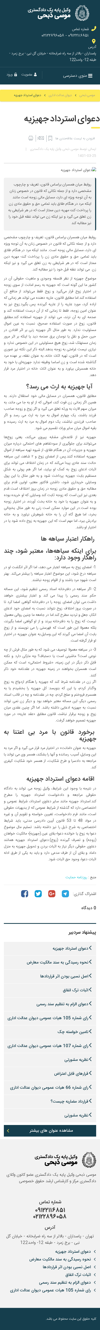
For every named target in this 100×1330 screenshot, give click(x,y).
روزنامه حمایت (76, 877)
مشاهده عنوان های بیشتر (51, 1130)
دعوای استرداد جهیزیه (70, 948)
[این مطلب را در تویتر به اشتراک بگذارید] (38, 893)
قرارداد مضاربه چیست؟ (69, 1101)
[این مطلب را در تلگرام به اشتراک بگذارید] (65, 893)
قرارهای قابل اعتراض (71, 1073)
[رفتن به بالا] (8, 1319)
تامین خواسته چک (72, 1032)
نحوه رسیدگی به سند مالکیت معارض (57, 962)
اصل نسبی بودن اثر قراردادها (64, 976)
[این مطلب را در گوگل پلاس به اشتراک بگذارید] (51, 893)
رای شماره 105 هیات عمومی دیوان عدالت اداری (47, 1018)
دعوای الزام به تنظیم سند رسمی (62, 1004)
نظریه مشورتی (76, 1059)
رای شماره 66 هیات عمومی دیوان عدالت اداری (49, 1087)
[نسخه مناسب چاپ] (30, 138)
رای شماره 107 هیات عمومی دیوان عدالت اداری (47, 1046)
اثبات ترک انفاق (75, 990)
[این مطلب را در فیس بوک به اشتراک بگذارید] (24, 893)
